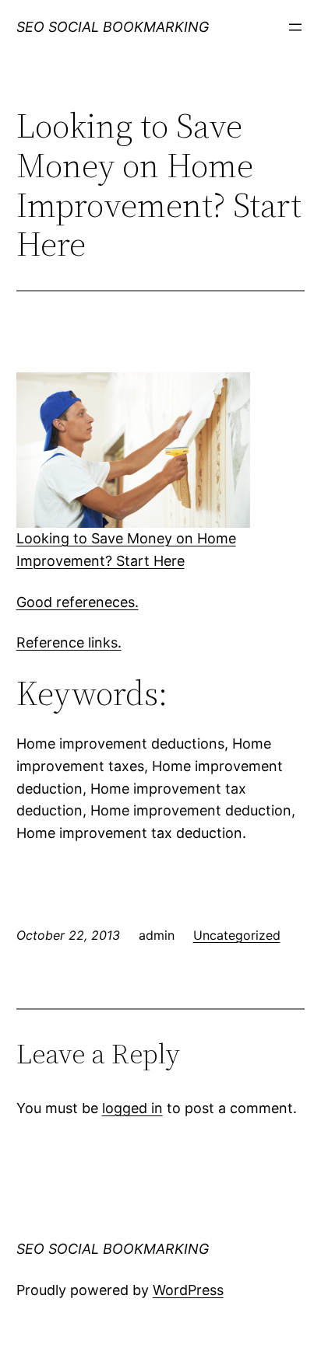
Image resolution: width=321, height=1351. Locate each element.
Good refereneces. (77, 602)
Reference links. (69, 642)
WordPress (188, 1290)
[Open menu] (295, 27)
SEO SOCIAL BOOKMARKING (112, 27)
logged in (132, 1108)
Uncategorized (236, 935)
